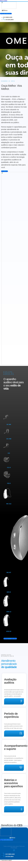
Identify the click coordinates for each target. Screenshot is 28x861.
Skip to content (3, 0)
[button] (4, 10)
